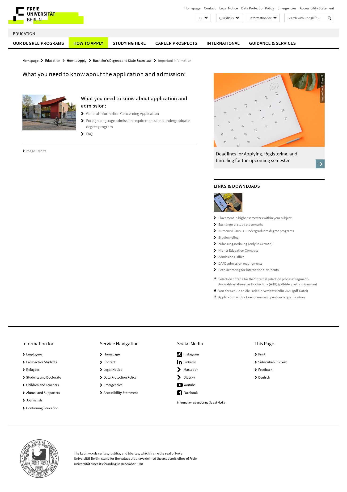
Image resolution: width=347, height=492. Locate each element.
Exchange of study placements (240, 224)
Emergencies (287, 8)
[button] (203, 18)
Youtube (189, 385)
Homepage (192, 8)
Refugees (32, 369)
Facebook (191, 392)
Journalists (34, 400)
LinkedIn (190, 362)
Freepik (322, 79)
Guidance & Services (272, 43)
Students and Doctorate (43, 377)
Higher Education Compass (238, 250)
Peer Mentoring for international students (248, 269)
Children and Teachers (42, 385)
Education (24, 33)
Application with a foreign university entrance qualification (261, 297)
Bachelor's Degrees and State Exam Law (122, 60)
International (223, 43)
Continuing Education (42, 408)
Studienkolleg (228, 237)
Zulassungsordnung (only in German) (245, 244)
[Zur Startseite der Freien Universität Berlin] (47, 14)
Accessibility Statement (317, 8)
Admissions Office (231, 256)
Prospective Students (41, 362)
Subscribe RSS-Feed (272, 362)
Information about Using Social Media (201, 402)
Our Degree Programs (38, 43)
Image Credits (36, 151)
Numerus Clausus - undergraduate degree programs (256, 231)
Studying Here (129, 43)
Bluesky (189, 377)
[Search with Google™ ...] (329, 18)
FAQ (89, 133)
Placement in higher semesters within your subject (255, 218)
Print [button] (261, 354)
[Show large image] (228, 201)
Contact (210, 8)
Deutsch (264, 377)
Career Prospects (176, 43)
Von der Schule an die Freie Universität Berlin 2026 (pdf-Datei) (263, 290)
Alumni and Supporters (43, 392)
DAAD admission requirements (240, 263)
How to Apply (88, 43)
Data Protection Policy (257, 8)
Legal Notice (228, 8)
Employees (34, 354)
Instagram (191, 354)
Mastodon (191, 369)
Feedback (265, 369)
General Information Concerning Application (122, 113)
